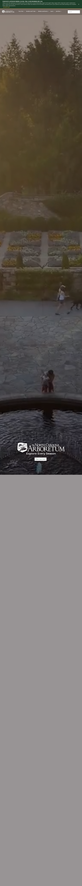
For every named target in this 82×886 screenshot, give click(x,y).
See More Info (6, 7)
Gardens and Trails (30, 11)
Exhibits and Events (43, 11)
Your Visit (21, 11)
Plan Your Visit (40, 459)
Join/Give (58, 11)
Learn (51, 11)
